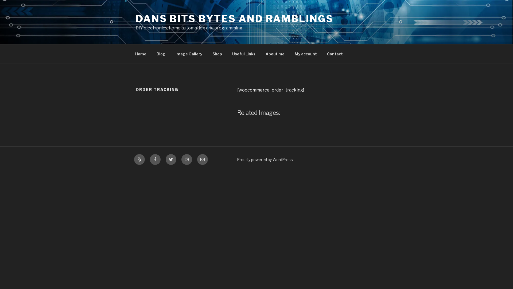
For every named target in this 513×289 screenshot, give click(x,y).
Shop (217, 54)
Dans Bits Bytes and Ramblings (234, 19)
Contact (335, 54)
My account (306, 54)
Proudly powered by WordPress (265, 159)
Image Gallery (189, 54)
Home (140, 54)
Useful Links (243, 54)
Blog (161, 54)
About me (275, 54)
